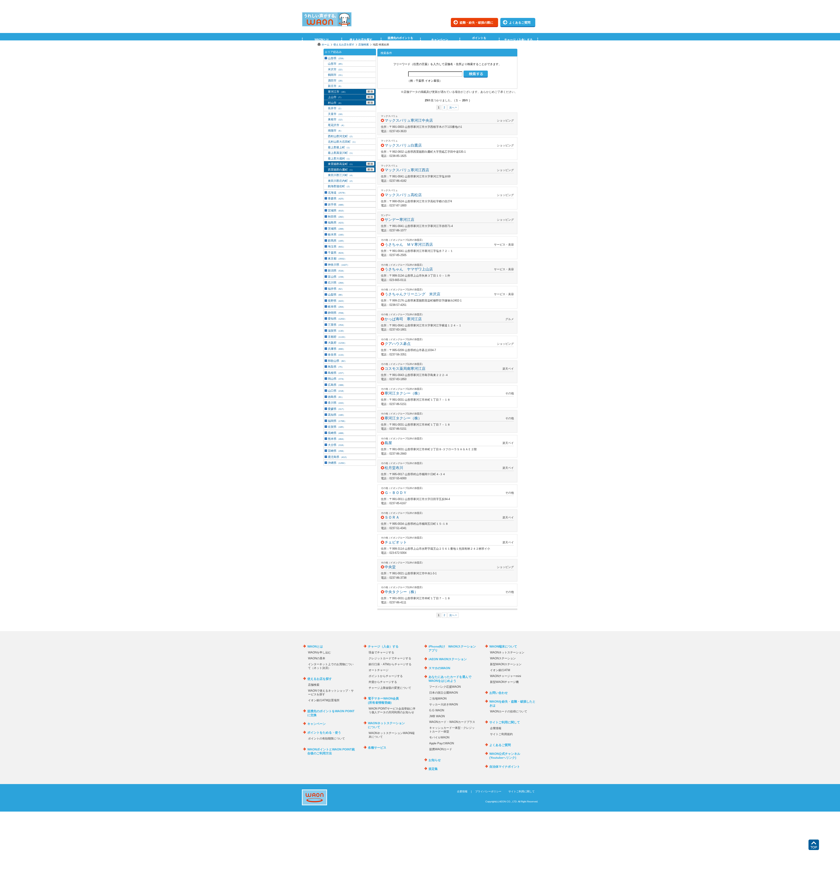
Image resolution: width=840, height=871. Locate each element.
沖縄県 (337, 462)
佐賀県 (336, 426)
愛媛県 (336, 408)
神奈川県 (338, 264)
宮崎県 (336, 450)
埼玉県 (336, 246)
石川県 (336, 282)
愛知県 (337, 318)
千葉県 (336, 252)
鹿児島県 (338, 457)
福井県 (336, 288)
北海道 (337, 192)
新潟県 (336, 270)
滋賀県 (336, 330)
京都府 (337, 336)
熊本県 (336, 438)
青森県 (336, 198)
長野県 (336, 300)
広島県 (336, 384)
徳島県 (336, 396)
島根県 (336, 372)
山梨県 (336, 294)
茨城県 (336, 228)
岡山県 (336, 378)
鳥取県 (336, 366)
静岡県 (336, 312)
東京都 (337, 258)
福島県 (336, 222)
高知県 (336, 414)
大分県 (336, 445)
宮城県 (336, 210)
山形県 (336, 58)
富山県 (336, 276)
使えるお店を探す (343, 44)
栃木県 (336, 234)
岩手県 (336, 204)
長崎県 (336, 433)
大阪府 (337, 342)
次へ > (453, 107)
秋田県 (336, 216)
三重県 (336, 324)
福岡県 (337, 421)
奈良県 (336, 354)
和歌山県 (337, 360)
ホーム (325, 44)
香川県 (336, 402)
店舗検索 (363, 44)
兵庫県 (336, 348)
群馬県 (336, 240)
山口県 (336, 390)
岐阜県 (336, 306)
